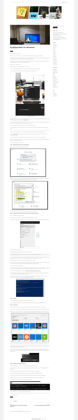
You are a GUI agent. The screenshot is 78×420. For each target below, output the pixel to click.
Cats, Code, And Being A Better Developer (42, 405)
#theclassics (54, 84)
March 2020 (54, 56)
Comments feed (55, 94)
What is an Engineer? (25, 2)
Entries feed (54, 93)
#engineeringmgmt (55, 72)
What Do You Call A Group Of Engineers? (58, 32)
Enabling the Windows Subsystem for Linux (33, 270)
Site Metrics (37, 2)
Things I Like (32, 2)
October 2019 (55, 63)
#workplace (54, 85)
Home (11, 2)
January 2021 (54, 52)
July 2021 (54, 48)
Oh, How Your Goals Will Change (57, 36)
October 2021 (55, 44)
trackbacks (21, 411)
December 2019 (55, 60)
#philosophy (54, 77)
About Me (42, 2)
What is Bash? (26, 119)
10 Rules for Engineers (17, 2)
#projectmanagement (56, 81)
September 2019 (55, 64)
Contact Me (47, 2)
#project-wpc (54, 80)
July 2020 (54, 55)
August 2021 (54, 47)
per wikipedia (15, 134)
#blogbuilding (55, 69)
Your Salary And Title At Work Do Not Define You (59, 37)
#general (15, 401)
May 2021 (54, 51)
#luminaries (54, 76)
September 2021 (55, 45)
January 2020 (54, 59)
